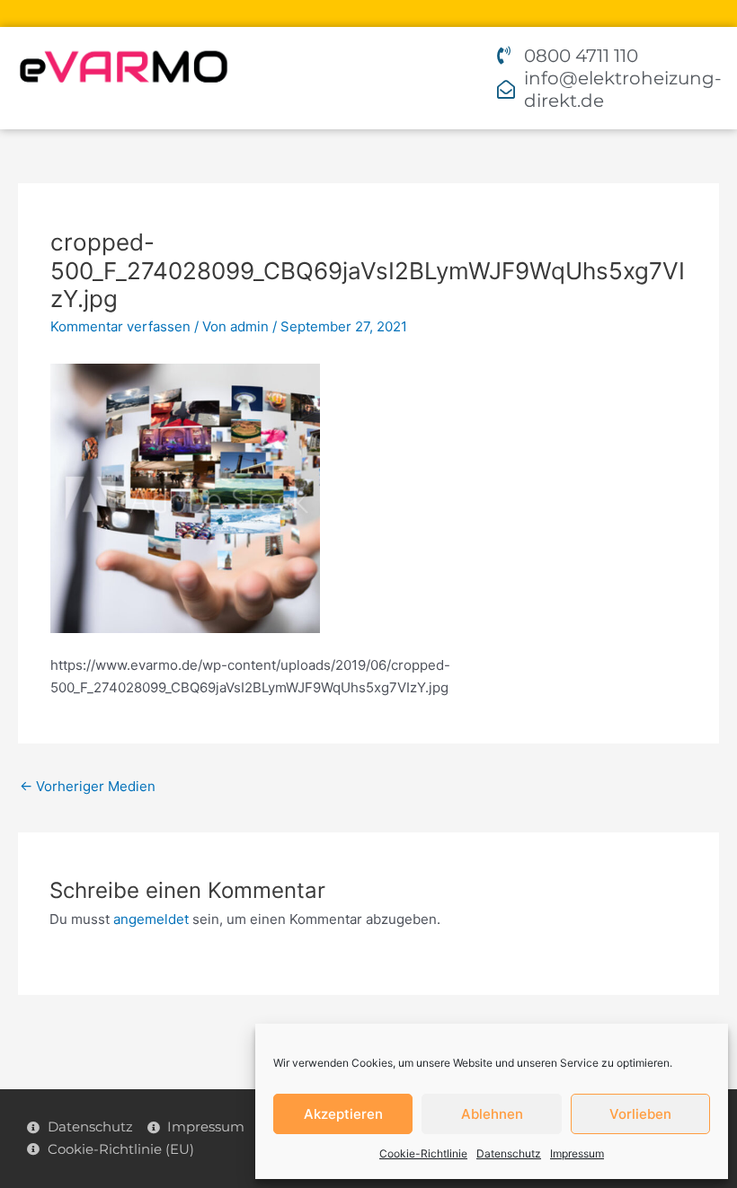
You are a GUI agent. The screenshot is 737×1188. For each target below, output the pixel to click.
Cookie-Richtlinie (423, 1153)
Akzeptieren (343, 1113)
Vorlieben (640, 1113)
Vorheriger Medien (87, 786)
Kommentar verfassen (120, 326)
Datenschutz (508, 1153)
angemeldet (151, 919)
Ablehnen (492, 1113)
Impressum (577, 1153)
